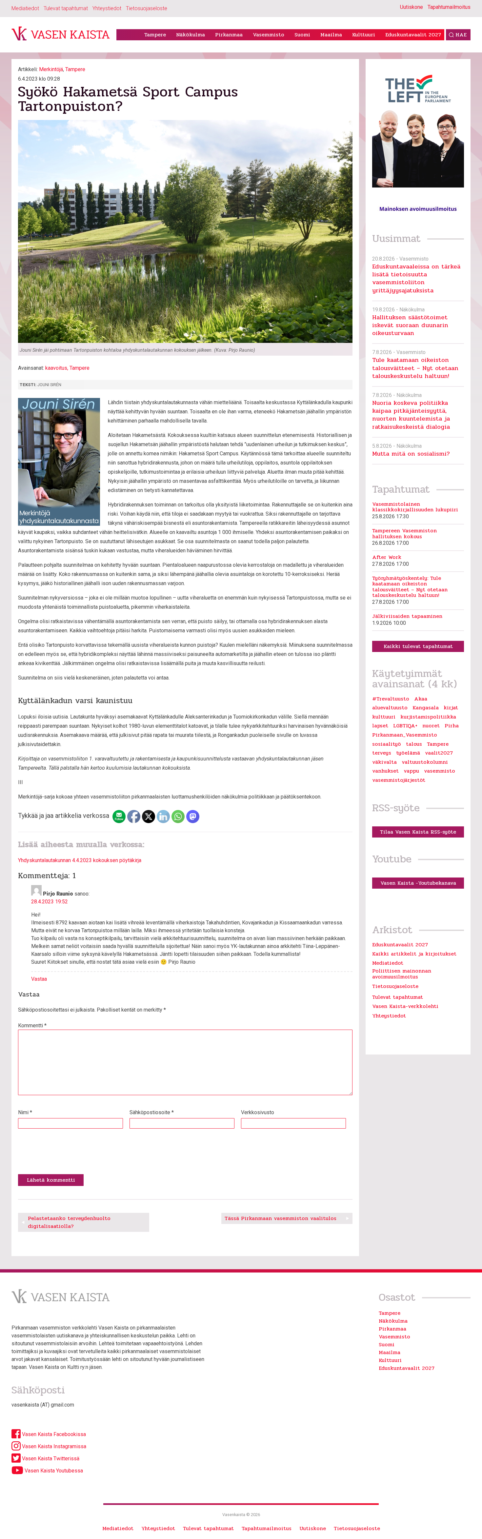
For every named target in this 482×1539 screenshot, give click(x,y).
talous (414, 744)
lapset (380, 726)
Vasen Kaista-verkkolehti (405, 1006)
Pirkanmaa (229, 34)
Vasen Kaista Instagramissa (53, 1446)
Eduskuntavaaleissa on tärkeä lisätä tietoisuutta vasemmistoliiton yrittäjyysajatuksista (416, 278)
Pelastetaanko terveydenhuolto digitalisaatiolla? (69, 1222)
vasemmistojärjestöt (398, 780)
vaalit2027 (439, 753)
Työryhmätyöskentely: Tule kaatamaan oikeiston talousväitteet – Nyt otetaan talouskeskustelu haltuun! (410, 586)
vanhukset (385, 771)
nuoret (431, 726)
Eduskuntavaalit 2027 (413, 34)
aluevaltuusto (390, 708)
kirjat (451, 708)
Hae (461, 34)
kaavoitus (56, 368)
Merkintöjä (51, 69)
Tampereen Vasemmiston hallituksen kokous (404, 533)
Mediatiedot (25, 8)
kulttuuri (383, 717)
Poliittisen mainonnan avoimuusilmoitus (401, 974)
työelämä (408, 753)
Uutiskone (411, 7)
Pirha (452, 726)
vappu (411, 771)
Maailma (331, 34)
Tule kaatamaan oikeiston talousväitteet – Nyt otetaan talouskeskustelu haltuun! (415, 368)
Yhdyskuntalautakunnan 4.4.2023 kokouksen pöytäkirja (79, 860)
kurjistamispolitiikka (428, 717)
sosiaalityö (386, 744)
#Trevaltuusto (390, 699)
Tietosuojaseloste (146, 8)
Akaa (420, 699)
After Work (386, 557)
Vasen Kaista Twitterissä (50, 1458)
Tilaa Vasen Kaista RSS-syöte (418, 832)
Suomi (302, 34)
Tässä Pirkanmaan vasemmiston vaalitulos (280, 1218)
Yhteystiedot (106, 8)
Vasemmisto (268, 34)
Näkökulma (190, 34)
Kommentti (32, 1025)
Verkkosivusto (257, 1112)
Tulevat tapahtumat (66, 8)
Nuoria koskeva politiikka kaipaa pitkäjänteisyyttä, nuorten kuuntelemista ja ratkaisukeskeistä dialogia (411, 414)
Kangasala (425, 708)
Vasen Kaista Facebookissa (53, 1434)
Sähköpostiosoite (152, 1112)
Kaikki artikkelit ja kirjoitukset (414, 954)
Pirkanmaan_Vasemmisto (404, 735)
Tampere (155, 34)
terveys (381, 753)
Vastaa (39, 979)
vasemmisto (439, 771)
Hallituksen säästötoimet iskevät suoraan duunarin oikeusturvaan (410, 325)
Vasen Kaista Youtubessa (53, 1471)
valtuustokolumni (425, 762)
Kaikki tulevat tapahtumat (418, 646)
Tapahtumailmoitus (449, 7)
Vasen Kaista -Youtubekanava (418, 883)
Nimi (25, 1112)
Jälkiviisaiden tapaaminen (407, 616)
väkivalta (384, 762)
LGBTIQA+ (405, 726)
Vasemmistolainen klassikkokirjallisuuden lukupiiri (415, 507)
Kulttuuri (363, 34)
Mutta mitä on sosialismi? (411, 453)
